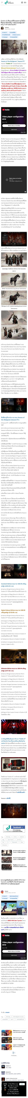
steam (7, 1012)
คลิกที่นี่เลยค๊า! (21, 792)
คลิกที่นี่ (8, 798)
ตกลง (22, 1084)
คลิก (8, 1091)
